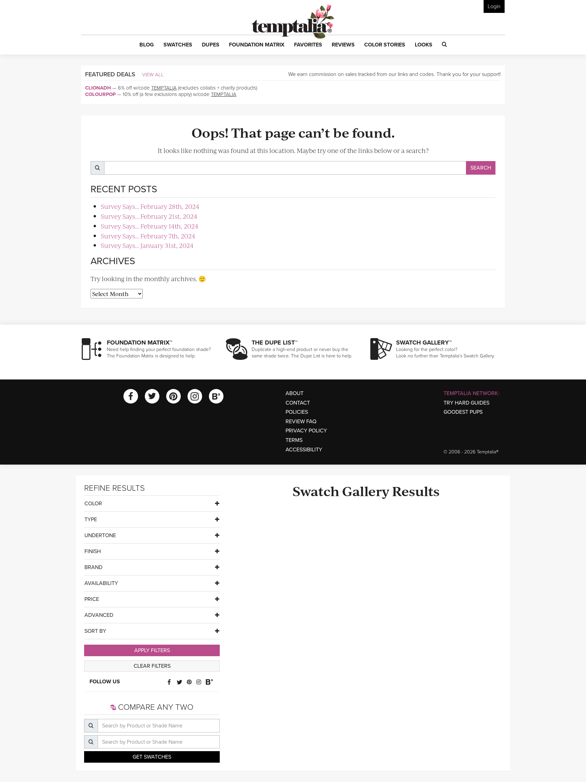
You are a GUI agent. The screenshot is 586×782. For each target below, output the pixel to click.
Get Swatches (152, 757)
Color (93, 503)
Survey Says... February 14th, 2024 (149, 226)
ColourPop (100, 94)
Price (91, 599)
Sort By (95, 631)
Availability (101, 583)
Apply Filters (152, 650)
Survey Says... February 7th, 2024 (148, 235)
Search (480, 167)
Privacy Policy (306, 430)
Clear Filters (152, 666)
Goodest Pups (463, 412)
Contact (298, 402)
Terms (294, 440)
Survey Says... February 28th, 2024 (150, 206)
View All (153, 75)
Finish (92, 551)
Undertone (100, 535)
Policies (297, 412)
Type (90, 519)
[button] (146, 45)
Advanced (98, 615)
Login (494, 6)
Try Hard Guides (466, 402)
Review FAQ (301, 421)
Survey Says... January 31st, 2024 (147, 245)
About (295, 393)
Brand (93, 567)
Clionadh (98, 88)
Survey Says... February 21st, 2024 (149, 216)
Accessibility (304, 449)
